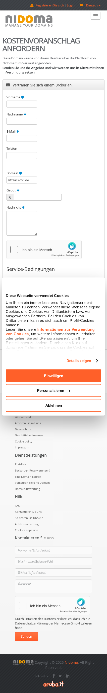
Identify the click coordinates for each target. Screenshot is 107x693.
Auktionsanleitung (27, 524)
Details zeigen (78, 361)
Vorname (13, 97)
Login (70, 5)
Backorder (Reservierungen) (32, 470)
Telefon (11, 148)
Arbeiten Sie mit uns (28, 423)
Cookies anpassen (26, 530)
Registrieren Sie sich (50, 5)
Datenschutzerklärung (31, 623)
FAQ (17, 506)
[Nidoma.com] (23, 662)
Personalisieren (50, 390)
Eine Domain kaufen (28, 476)
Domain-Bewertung (27, 489)
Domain (12, 173)
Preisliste (20, 464)
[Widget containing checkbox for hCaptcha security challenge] (44, 249)
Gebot (11, 190)
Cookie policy (23, 441)
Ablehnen (53, 405)
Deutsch (91, 5)
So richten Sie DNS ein (29, 518)
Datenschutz (23, 429)
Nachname (14, 114)
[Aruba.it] (53, 683)
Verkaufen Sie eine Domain (32, 482)
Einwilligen (53, 375)
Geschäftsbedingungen (30, 435)
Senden (26, 636)
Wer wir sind (23, 417)
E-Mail (11, 131)
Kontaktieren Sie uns (28, 511)
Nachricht (14, 207)
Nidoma (71, 662)
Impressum (22, 447)
